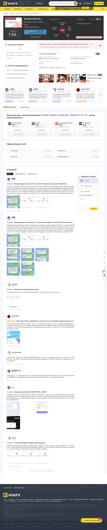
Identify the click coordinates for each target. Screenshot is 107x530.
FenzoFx (5, 526)
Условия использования (41, 499)
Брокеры (12, 13)
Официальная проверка (96, 499)
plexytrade (28, 524)
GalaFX (44, 526)
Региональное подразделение (53, 501)
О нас (5, 499)
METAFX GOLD (93, 524)
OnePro (12, 526)
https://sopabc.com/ (76, 63)
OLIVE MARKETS (54, 524)
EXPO (6, 501)
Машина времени (35, 37)
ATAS (79, 524)
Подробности (18, 130)
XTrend (21, 524)
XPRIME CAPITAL (68, 526)
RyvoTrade (59, 526)
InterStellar (64, 524)
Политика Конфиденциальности (59, 499)
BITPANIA (6, 524)
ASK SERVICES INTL (22, 526)
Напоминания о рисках (26, 499)
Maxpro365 (14, 524)
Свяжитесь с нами (13, 499)
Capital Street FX (43, 524)
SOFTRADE (51, 526)
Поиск (71, 499)
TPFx (35, 524)
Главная (5, 13)
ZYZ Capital (72, 524)
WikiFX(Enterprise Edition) (81, 499)
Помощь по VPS (22, 501)
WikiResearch (13, 501)
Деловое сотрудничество (36, 501)
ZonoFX (85, 524)
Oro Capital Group (35, 526)
